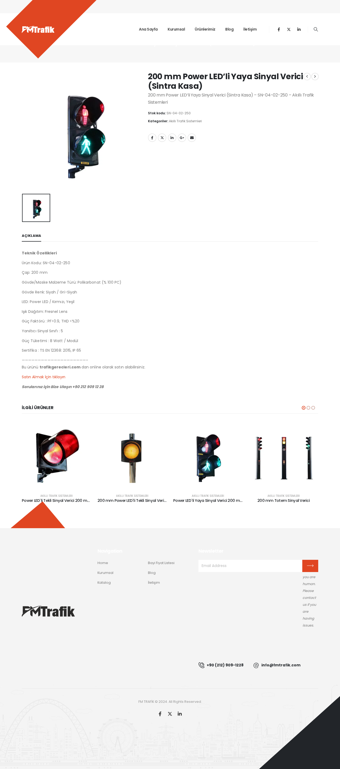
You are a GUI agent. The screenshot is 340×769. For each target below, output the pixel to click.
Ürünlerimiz (205, 29)
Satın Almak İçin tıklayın (43, 377)
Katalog (104, 582)
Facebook (152, 137)
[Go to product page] (56, 454)
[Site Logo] (38, 29)
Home (102, 563)
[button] (315, 29)
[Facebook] (278, 29)
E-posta (192, 137)
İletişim (250, 29)
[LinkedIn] (299, 29)
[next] (315, 76)
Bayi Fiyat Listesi (161, 563)
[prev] (307, 76)
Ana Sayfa (148, 29)
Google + (182, 137)
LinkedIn (172, 137)
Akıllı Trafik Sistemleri (185, 121)
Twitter (162, 137)
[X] (288, 29)
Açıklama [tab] (31, 235)
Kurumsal (176, 29)
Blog (229, 29)
